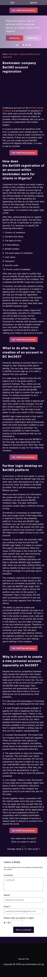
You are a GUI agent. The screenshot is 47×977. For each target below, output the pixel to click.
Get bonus (14, 38)
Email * (7, 906)
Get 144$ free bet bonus (23, 10)
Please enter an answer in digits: (19, 918)
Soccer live (23, 959)
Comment (8, 875)
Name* (7, 895)
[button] (17, 45)
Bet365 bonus (32, 406)
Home (5, 54)
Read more (33, 38)
